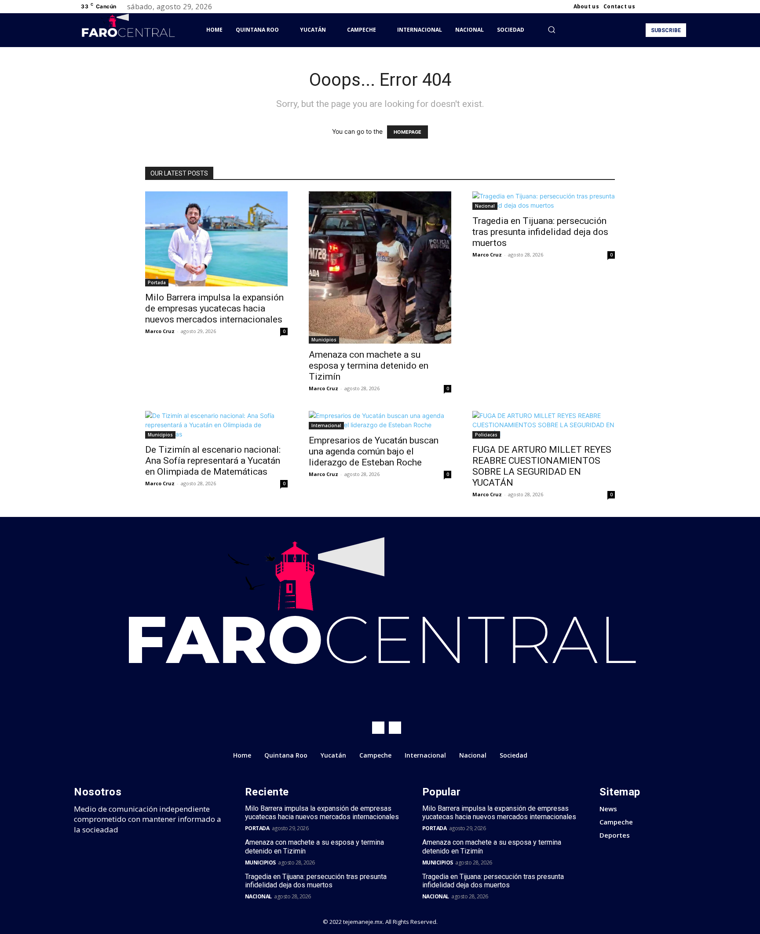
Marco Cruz (160, 331)
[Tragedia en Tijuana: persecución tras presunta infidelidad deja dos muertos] (543, 200)
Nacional (485, 206)
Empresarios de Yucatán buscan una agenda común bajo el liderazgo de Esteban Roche (373, 451)
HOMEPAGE (407, 132)
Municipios (323, 340)
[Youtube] (681, 6)
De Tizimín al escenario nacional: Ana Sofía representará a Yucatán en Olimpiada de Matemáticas (213, 460)
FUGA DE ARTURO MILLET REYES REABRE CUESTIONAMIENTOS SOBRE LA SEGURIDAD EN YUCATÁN (541, 466)
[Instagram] (659, 6)
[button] (551, 29)
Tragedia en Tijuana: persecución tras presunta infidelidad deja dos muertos (540, 232)
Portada (157, 282)
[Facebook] (649, 6)
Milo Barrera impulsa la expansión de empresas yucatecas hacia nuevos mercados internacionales (214, 308)
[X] (670, 6)
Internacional (326, 425)
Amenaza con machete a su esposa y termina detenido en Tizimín (368, 365)
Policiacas (486, 435)
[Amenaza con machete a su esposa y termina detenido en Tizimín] (380, 267)
